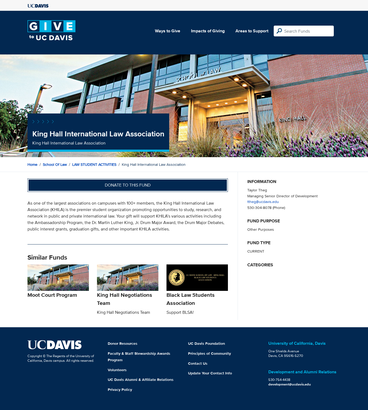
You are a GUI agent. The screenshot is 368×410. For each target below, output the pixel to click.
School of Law (55, 164)
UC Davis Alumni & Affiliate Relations (140, 379)
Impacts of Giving (208, 31)
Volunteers (117, 370)
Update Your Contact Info (210, 373)
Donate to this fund (128, 185)
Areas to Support (251, 31)
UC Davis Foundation (206, 343)
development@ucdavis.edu (289, 384)
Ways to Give (167, 31)
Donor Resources (122, 343)
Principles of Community (209, 353)
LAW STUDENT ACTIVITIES (94, 164)
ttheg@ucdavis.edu (263, 201)
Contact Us (197, 363)
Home (32, 164)
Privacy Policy (120, 389)
